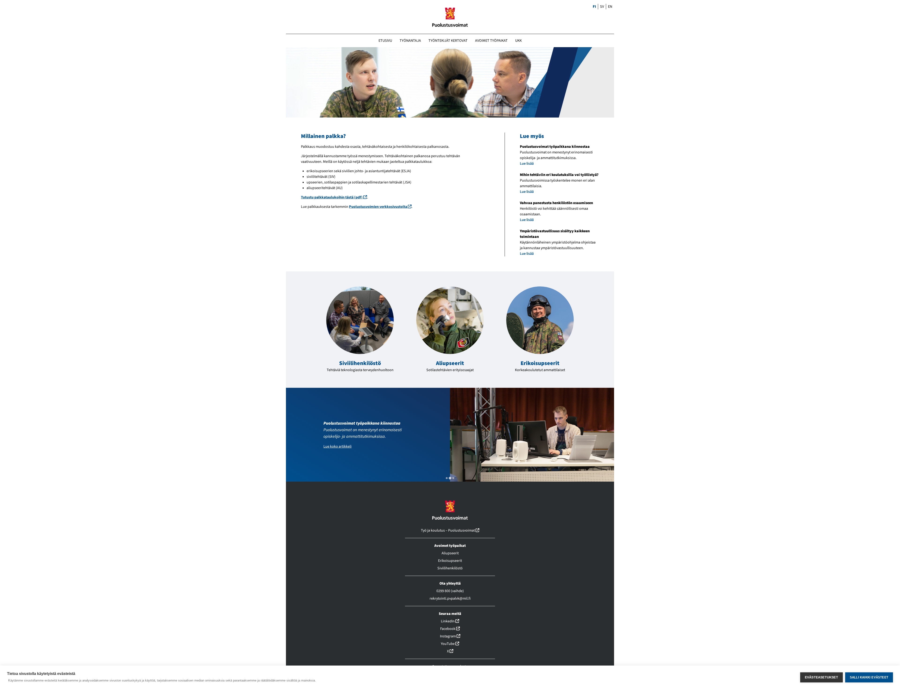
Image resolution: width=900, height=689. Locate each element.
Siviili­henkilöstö (360, 363)
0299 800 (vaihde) (450, 591)
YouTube (450, 643)
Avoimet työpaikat (491, 40)
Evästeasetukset (821, 677)
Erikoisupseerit (540, 363)
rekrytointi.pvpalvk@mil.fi (450, 598)
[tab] (447, 478)
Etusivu (385, 40)
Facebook (450, 628)
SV (602, 6)
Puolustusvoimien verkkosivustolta (380, 206)
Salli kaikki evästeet (869, 677)
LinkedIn (450, 621)
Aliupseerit (450, 363)
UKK (518, 40)
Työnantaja (410, 40)
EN (610, 6)
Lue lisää (527, 163)
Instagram (450, 636)
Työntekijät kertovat (448, 40)
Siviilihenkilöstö (450, 568)
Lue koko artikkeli (337, 446)
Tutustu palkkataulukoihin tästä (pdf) (334, 197)
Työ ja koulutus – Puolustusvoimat (450, 530)
